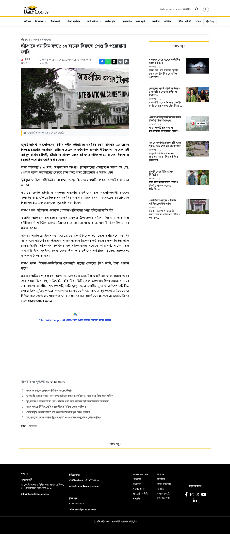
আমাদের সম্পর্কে (140, 474)
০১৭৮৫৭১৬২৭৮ (92, 480)
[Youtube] (203, 495)
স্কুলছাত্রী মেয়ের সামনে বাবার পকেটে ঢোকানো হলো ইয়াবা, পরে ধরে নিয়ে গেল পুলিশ (69, 396)
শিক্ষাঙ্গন (39, 21)
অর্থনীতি (156, 21)
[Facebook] (102, 61)
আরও (198, 21)
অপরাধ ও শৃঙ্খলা (42, 40)
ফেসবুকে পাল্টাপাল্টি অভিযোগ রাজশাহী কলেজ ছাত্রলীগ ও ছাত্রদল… (164, 91)
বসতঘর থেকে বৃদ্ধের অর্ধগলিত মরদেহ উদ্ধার (49, 390)
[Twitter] (114, 61)
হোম (27, 40)
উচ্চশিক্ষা (55, 21)
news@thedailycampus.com (84, 486)
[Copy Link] (120, 61)
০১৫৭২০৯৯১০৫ (76, 480)
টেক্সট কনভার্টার (164, 484)
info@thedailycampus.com (35, 494)
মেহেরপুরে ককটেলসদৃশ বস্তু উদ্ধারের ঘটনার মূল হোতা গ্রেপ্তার (58, 412)
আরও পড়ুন (179, 46)
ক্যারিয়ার (161, 479)
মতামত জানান (139, 489)
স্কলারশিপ (127, 21)
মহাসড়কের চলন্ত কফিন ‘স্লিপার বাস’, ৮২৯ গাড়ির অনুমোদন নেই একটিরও (64, 417)
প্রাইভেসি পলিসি (140, 494)
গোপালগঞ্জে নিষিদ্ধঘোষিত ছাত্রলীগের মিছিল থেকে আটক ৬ (56, 407)
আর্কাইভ (186, 9)
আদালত (33, 426)
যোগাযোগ (137, 479)
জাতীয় (167, 21)
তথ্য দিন (137, 484)
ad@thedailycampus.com (82, 509)
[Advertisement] (75, 352)
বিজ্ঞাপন (160, 474)
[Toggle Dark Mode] (206, 9)
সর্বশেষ (27, 21)
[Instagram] (192, 495)
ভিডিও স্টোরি (184, 21)
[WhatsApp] (108, 61)
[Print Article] (126, 61)
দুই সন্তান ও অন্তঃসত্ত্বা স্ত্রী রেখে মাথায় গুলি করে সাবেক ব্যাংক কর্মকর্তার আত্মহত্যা (67, 401)
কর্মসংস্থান (110, 21)
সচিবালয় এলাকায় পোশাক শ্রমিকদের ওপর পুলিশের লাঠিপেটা (75, 210)
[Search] (196, 9)
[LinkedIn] (195, 501)
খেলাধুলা (140, 21)
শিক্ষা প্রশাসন (74, 21)
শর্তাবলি (136, 499)
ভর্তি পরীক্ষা (93, 21)
